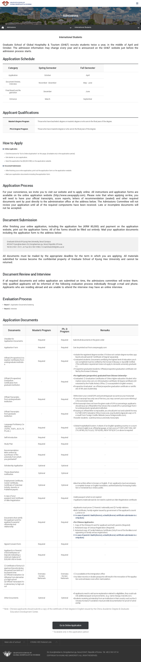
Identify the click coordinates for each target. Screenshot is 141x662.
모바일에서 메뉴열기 (137, 3)
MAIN (3, 27)
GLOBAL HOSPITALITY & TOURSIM (16, 3)
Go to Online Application (70, 625)
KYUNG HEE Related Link (40, 642)
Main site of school (13, 642)
